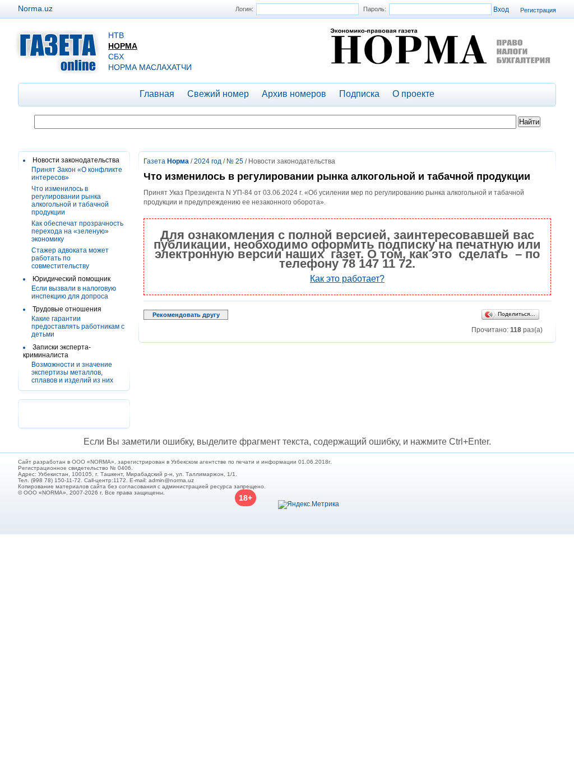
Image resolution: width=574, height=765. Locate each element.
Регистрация (538, 10)
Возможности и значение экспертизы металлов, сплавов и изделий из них (72, 372)
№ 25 (234, 161)
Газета (166, 161)
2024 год (207, 161)
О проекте (413, 94)
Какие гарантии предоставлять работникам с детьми (77, 326)
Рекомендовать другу (186, 314)
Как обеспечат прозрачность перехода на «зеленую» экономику (77, 231)
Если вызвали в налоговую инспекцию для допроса (73, 292)
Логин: (244, 9)
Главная (157, 94)
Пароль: (374, 9)
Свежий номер (218, 94)
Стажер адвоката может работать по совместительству (70, 258)
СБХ (116, 56)
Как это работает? (347, 278)
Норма (122, 45)
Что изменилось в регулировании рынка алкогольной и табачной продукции (70, 200)
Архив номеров (294, 94)
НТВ (116, 35)
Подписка (359, 94)
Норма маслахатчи (150, 67)
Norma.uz (35, 8)
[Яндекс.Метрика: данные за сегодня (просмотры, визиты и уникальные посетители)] (308, 504)
